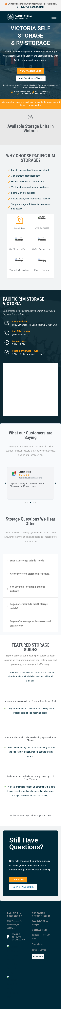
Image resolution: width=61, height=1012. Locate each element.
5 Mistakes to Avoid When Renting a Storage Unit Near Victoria (30, 777)
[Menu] (52, 17)
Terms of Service (39, 950)
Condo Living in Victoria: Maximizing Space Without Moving (30, 738)
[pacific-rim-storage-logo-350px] (25, 17)
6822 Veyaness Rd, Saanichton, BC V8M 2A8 (34, 325)
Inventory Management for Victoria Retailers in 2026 (30, 701)
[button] (5, 483)
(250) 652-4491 (20, 334)
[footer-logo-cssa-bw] (12, 960)
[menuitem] (52, 17)
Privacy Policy (37, 944)
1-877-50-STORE (37, 7)
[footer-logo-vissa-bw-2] (12, 987)
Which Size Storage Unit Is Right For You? (30, 815)
